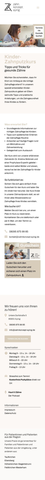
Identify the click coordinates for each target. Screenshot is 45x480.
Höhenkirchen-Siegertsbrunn (18, 464)
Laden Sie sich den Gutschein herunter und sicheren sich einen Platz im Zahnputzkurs (21, 269)
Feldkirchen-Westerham (15, 467)
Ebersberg (9, 460)
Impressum (10, 410)
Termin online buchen (17, 339)
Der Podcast (14, 396)
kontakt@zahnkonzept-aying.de (24, 237)
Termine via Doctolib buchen (39, 32)
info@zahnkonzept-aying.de (22, 330)
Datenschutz (10, 413)
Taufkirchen (10, 457)
